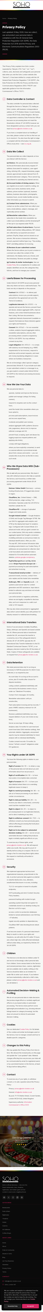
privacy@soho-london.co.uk (22, 129)
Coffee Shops (6, 1233)
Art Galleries (6, 1229)
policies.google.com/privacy (24, 557)
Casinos (5, 1226)
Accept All (30, 1306)
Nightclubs (5, 1215)
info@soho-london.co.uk (23, 1092)
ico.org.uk (27, 144)
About (4, 1246)
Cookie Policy (11, 265)
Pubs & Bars (6, 1211)
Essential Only (13, 1306)
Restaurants (6, 1207)
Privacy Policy (6, 1268)
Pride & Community (8, 1250)
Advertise (5, 1264)
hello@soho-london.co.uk (13, 1281)
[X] (8, 1197)
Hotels (4, 1222)
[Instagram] (13, 1197)
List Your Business (8, 1261)
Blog (3, 1257)
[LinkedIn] (17, 1197)
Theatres (5, 1218)
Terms (4, 1272)
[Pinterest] (22, 1197)
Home (4, 18)
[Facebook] (4, 1197)
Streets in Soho (7, 1253)
